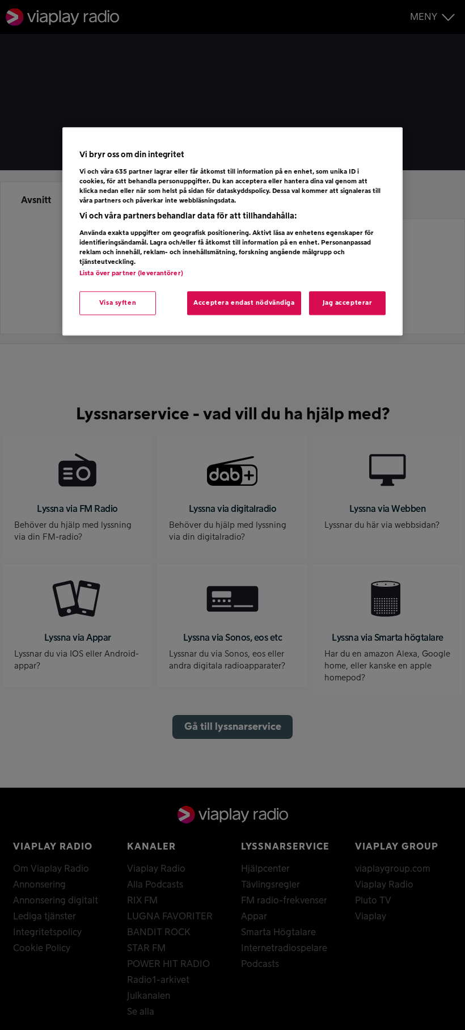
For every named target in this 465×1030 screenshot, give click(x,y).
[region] (232, 232)
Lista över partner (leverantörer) (131, 273)
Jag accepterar (348, 303)
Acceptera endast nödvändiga (243, 303)
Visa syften (117, 303)
